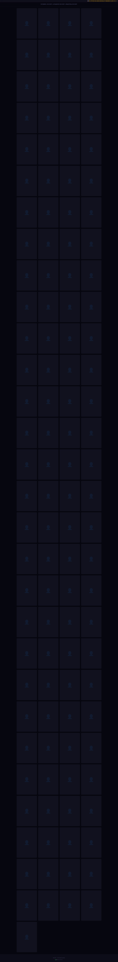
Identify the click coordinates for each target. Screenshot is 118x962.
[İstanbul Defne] (27, 86)
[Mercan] (27, 55)
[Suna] (91, 55)
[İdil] (27, 23)
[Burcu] (27, 118)
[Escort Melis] (70, 275)
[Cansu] (27, 527)
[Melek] (91, 212)
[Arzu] (48, 748)
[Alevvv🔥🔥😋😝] (70, 307)
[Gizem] (48, 842)
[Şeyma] (27, 559)
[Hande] (48, 244)
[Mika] (70, 874)
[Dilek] (70, 464)
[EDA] (48, 401)
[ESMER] (48, 685)
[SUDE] (70, 527)
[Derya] (48, 181)
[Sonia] (27, 874)
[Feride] (70, 55)
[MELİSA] (70, 653)
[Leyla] (91, 370)
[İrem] (48, 307)
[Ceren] (91, 118)
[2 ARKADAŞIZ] (91, 401)
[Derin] (48, 716)
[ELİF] (48, 464)
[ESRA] (27, 433)
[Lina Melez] (70, 496)
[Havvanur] (70, 622)
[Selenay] (91, 622)
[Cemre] (91, 307)
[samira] (70, 716)
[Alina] (70, 401)
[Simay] (70, 370)
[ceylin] (70, 748)
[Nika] (48, 338)
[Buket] (91, 23)
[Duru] (70, 244)
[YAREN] (48, 370)
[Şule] (70, 905)
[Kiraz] (48, 86)
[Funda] (91, 86)
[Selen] (91, 874)
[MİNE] (48, 212)
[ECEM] (48, 275)
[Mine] (91, 244)
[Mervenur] (27, 338)
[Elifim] (91, 181)
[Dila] (91, 653)
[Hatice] (91, 149)
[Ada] (91, 590)
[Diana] (27, 244)
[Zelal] (27, 811)
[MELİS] (27, 937)
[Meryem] (48, 653)
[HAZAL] (91, 559)
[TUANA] (91, 464)
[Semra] (70, 149)
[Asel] (91, 527)
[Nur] (70, 86)
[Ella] (91, 842)
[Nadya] (27, 307)
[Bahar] (48, 55)
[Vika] (27, 464)
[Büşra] (27, 149)
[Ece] (91, 496)
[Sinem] (48, 118)
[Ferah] (27, 370)
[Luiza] (91, 685)
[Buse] (48, 559)
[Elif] (91, 338)
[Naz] (70, 685)
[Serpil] (48, 23)
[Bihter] (27, 685)
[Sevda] (70, 118)
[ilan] (70, 212)
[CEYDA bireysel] (27, 590)
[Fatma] (70, 779)
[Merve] (27, 212)
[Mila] (27, 275)
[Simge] (48, 496)
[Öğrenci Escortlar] (48, 590)
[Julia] (91, 433)
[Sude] (70, 23)
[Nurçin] (48, 149)
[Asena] (27, 496)
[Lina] (91, 716)
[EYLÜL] (27, 779)
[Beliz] (70, 433)
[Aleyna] (70, 811)
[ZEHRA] (70, 559)
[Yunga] (48, 527)
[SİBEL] (27, 653)
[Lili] (27, 181)
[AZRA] (91, 275)
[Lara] (48, 905)
